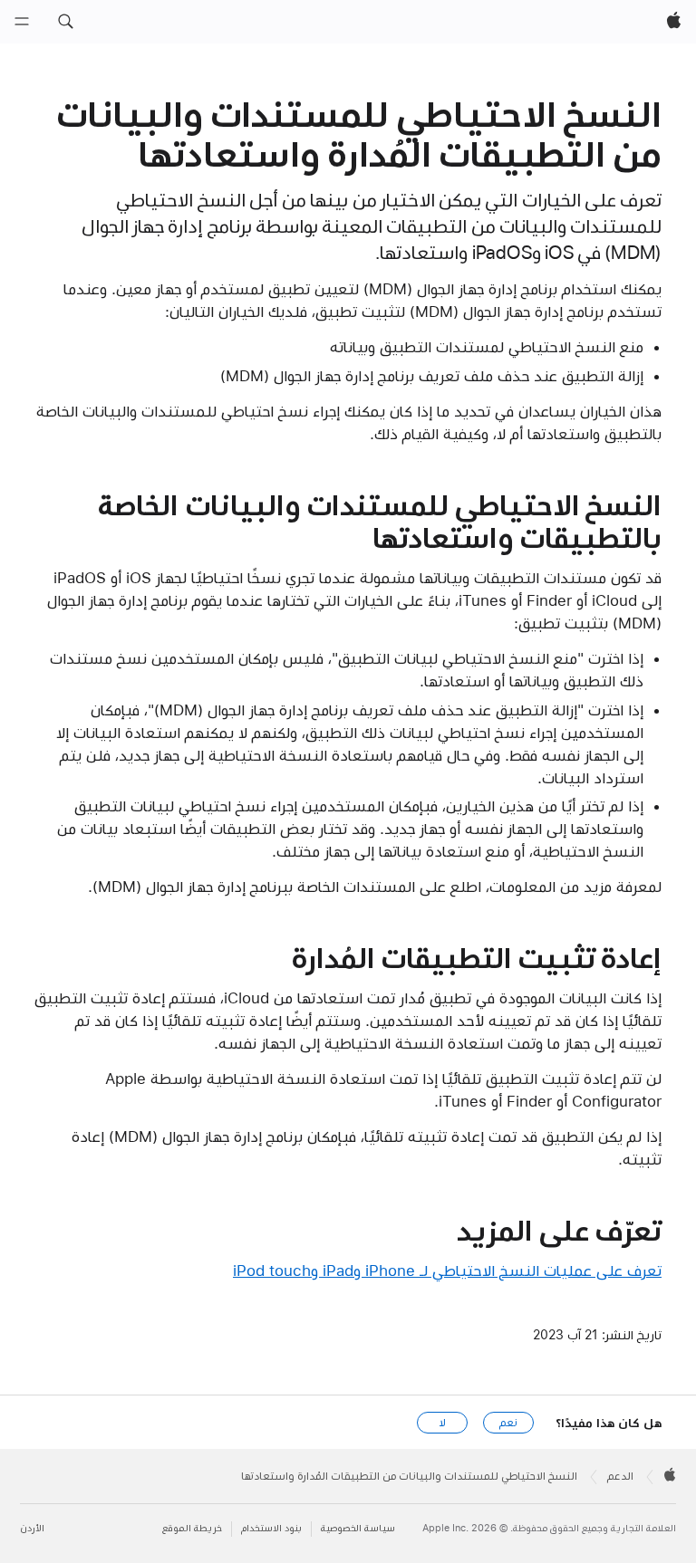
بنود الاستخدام (271, 1528)
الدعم (620, 1476)
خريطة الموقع (192, 1528)
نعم (508, 1422)
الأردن (32, 1528)
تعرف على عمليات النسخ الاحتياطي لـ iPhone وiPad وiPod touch (447, 1270)
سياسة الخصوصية (358, 1528)
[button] (65, 21)
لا (443, 1422)
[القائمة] (22, 21)
